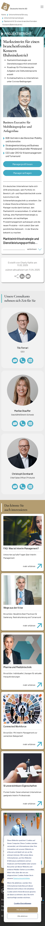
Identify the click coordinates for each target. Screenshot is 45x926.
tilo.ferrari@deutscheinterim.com (15, 360)
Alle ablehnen (22, 916)
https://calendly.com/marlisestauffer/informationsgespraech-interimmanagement (30, 423)
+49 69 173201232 (23, 487)
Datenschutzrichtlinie (21, 878)
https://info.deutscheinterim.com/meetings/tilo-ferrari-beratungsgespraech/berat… (30, 360)
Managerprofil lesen (22, 164)
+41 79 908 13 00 (23, 423)
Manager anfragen (22, 173)
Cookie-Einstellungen (22, 903)
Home (3, 14)
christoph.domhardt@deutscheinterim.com (15, 487)
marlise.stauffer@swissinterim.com (15, 423)
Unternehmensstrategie (14, 18)
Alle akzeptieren (22, 910)
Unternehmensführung (18, 14)
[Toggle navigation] (42, 7)
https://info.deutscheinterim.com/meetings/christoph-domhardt (30, 487)
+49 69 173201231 (23, 360)
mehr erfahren (29, 566)
